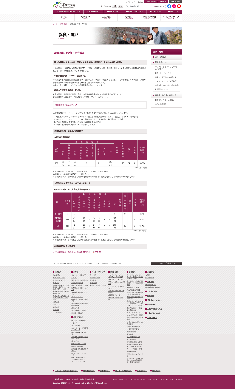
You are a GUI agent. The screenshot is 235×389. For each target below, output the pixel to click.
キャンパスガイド (59, 280)
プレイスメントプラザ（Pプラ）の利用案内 (167, 68)
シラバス (74, 277)
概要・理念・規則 (59, 277)
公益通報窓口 (131, 351)
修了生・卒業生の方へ (134, 12)
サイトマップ (130, 2)
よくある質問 (57, 312)
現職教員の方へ (94, 12)
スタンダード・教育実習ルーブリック (79, 329)
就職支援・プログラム (163, 73)
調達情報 (130, 334)
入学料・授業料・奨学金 (98, 285)
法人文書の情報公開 (133, 337)
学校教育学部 (149, 17)
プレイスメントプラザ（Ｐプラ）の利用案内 (115, 276)
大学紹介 (85, 17)
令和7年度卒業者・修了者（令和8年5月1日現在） (77, 252)
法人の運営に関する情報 (135, 315)
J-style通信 (56, 275)
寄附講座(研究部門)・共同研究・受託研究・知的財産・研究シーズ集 (61, 287)
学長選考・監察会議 (133, 326)
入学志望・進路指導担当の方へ (66, 371)
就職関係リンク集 (161, 89)
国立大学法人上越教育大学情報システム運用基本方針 (135, 283)
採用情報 (56, 310)
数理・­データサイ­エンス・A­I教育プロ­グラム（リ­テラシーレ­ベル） (78, 359)
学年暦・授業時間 (77, 313)
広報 (54, 304)
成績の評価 (75, 308)
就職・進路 (63, 24)
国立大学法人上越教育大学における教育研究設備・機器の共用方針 (135, 360)
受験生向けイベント (154, 300)
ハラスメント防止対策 (134, 305)
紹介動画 (150, 296)
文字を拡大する (120, 6)
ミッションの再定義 (133, 312)
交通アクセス (175, 1)
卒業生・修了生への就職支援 (165, 77)
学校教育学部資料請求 (152, 287)
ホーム (64, 17)
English (140, 2)
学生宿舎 (93, 280)
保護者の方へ (113, 12)
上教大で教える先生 (154, 309)
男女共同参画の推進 (133, 290)
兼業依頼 (56, 307)
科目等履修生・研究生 (78, 310)
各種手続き (93, 283)
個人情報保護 (131, 339)
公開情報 (132, 272)
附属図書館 (151, 304)
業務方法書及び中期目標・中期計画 (134, 309)
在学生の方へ (155, 12)
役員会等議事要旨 (133, 329)
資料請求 (163, 1)
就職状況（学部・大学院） (165, 100)
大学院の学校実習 (77, 283)
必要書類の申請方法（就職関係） (167, 85)
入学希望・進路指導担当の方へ (68, 12)
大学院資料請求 (150, 285)
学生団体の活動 (95, 277)
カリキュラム (75, 325)
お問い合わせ (151, 1)
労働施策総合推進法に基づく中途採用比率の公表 (135, 302)
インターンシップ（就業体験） (166, 81)
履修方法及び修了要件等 (79, 280)
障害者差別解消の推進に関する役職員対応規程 (135, 345)
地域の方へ (173, 12)
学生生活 (93, 275)
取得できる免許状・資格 (79, 285)
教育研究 (56, 283)
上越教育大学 (64, 4)
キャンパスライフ (171, 17)
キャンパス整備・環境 (134, 349)
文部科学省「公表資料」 (65, 105)
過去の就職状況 (160, 104)
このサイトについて (166, 379)
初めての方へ (159, 6)
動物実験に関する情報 (134, 342)
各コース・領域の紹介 (78, 275)
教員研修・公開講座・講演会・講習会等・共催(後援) (61, 297)
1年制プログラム (77, 296)
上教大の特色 (152, 291)
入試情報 (107, 17)
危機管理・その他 (133, 287)
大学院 (128, 17)
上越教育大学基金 (153, 313)
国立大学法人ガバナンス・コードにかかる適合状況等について (135, 276)
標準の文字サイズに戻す (114, 6)
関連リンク (124, 379)
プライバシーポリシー (138, 379)
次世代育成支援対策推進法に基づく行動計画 (135, 293)
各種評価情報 (131, 331)
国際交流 (56, 302)
